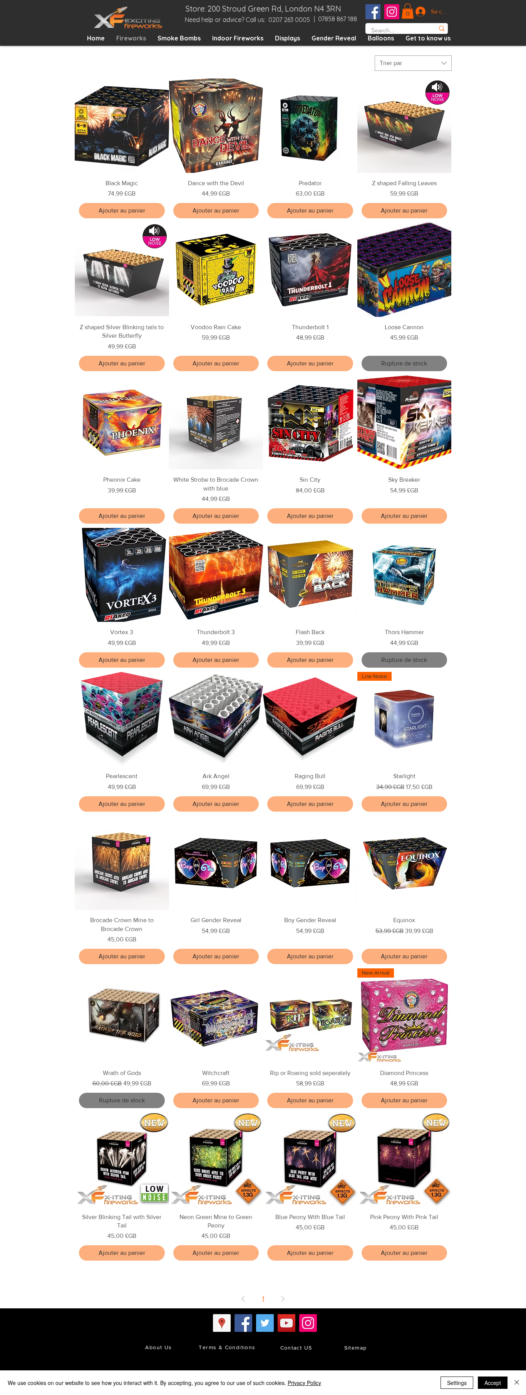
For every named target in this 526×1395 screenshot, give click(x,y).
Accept (492, 1383)
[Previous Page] (243, 1298)
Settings (457, 1383)
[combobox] (413, 63)
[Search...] (441, 28)
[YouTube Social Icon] (286, 1323)
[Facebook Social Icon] (372, 11)
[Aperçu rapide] (122, 126)
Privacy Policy (304, 1383)
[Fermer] (516, 1383)
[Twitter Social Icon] (265, 1323)
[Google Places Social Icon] (222, 1323)
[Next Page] (283, 1298)
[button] (407, 10)
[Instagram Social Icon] (391, 11)
